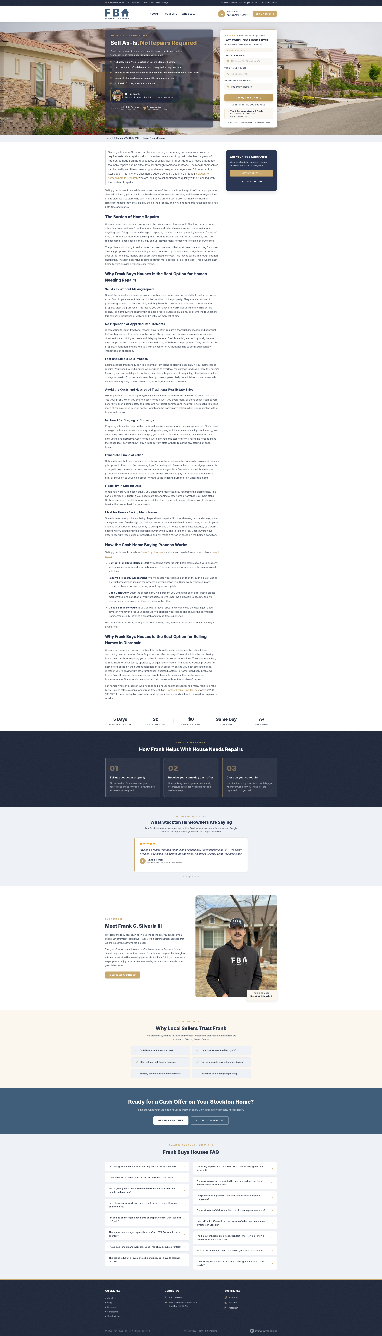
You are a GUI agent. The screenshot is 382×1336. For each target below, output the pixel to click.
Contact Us (112, 1311)
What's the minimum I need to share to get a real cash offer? (229, 1250)
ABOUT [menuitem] (154, 13)
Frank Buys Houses (151, 552)
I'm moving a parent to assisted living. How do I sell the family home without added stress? (230, 1183)
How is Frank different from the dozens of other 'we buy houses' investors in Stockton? (231, 1223)
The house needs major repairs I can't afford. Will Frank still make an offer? (144, 1234)
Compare (111, 1307)
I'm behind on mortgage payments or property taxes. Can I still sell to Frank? (145, 1219)
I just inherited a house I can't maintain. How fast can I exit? (141, 1177)
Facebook (234, 1297)
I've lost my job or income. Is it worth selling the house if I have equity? (230, 1263)
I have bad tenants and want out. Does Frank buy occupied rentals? (145, 1246)
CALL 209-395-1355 (212, 1120)
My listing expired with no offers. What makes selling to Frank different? (230, 1168)
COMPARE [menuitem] (171, 13)
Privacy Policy (189, 1331)
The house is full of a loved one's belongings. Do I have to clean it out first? (144, 1259)
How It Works (113, 1316)
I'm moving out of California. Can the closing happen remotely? (231, 1210)
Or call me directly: (248, 105)
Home (108, 138)
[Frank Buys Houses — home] (117, 14)
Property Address (234, 55)
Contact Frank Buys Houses (183, 689)
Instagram (233, 1308)
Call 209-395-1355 (252, 181)
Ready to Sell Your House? (123, 975)
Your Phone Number (235, 68)
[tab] (183, 876)
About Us (111, 1298)
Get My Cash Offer (249, 97)
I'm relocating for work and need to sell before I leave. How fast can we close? (143, 1205)
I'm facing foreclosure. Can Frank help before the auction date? (143, 1166)
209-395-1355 (175, 1297)
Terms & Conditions (208, 1331)
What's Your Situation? (237, 81)
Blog (109, 1302)
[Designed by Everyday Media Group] (263, 1331)
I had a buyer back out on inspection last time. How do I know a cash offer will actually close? (230, 1237)
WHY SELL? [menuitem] (188, 13)
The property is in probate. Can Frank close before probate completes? (228, 1197)
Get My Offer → (251, 173)
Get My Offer (265, 14)
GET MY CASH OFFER (170, 1120)
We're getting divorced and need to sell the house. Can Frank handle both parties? (142, 1190)
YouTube (233, 1302)
